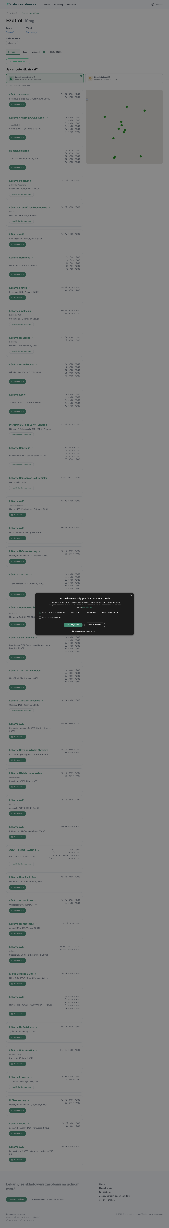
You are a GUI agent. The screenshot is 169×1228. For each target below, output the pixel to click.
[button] (84, 631)
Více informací (87, 607)
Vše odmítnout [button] (94, 625)
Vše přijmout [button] (73, 625)
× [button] (131, 595)
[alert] (84, 614)
